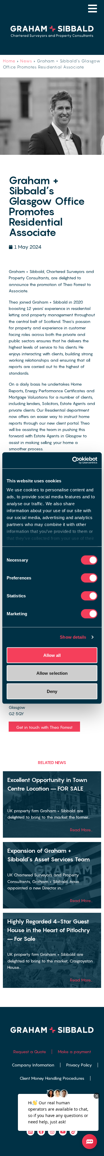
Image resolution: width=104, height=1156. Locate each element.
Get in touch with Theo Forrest (44, 727)
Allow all (52, 655)
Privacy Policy (79, 1064)
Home (9, 60)
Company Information (33, 1064)
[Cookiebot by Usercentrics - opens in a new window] (73, 460)
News (26, 60)
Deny (52, 691)
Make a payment (74, 1051)
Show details (73, 637)
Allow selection (52, 673)
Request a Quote (29, 1051)
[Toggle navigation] (93, 8)
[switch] (89, 577)
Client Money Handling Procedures (52, 1078)
